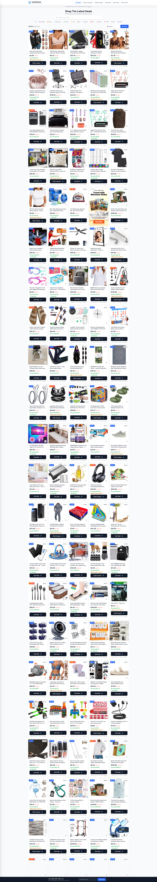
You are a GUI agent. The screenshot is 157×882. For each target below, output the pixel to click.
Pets (74, 21)
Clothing (43, 21)
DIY (80, 21)
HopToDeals (36, 2)
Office (120, 21)
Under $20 (108, 2)
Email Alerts (124, 2)
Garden (67, 21)
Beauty (100, 21)
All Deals (78, 2)
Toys (93, 21)
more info (89, 6)
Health (107, 21)
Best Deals (116, 2)
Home (50, 21)
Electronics (58, 21)
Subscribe (102, 879)
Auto (114, 21)
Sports (86, 21)
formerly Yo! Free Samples (36, 3)
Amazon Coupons (88, 2)
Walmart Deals (99, 2)
